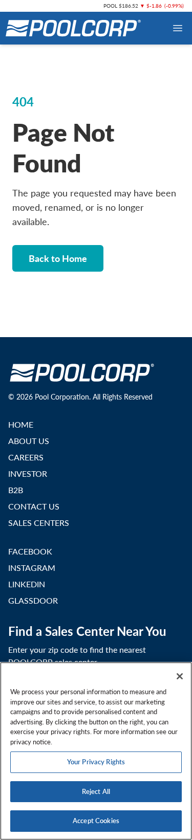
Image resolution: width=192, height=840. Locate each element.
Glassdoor (33, 600)
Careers (26, 457)
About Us (28, 440)
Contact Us (33, 506)
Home (20, 424)
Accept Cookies (96, 820)
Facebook (30, 551)
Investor (27, 473)
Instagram (31, 567)
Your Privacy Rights (96, 761)
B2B (15, 489)
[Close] (179, 676)
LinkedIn (26, 584)
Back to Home (58, 258)
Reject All (96, 791)
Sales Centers (38, 522)
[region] (96, 751)
